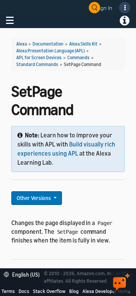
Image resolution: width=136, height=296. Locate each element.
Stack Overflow (49, 291)
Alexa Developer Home (106, 291)
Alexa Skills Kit (83, 44)
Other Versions (34, 198)
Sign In (104, 8)
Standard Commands (37, 64)
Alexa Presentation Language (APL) (50, 51)
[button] (23, 274)
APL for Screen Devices (39, 57)
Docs (24, 291)
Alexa (21, 44)
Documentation (47, 44)
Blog (74, 291)
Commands (78, 57)
